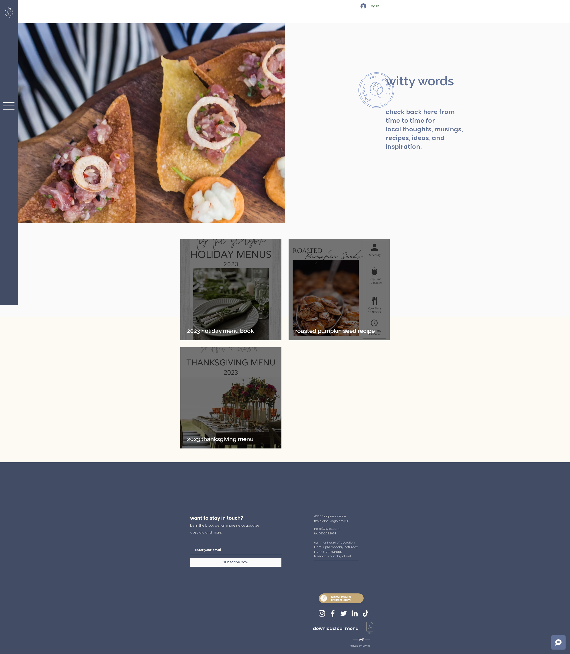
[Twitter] (343, 613)
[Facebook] (332, 613)
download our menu (335, 628)
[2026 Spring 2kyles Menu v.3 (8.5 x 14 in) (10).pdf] (370, 628)
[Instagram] (322, 613)
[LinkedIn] (354, 613)
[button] (8, 106)
